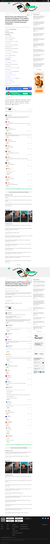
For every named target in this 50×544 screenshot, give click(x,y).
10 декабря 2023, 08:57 (10, 146)
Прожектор (13, 528)
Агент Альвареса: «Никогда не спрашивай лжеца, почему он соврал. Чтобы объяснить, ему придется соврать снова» (18, 485)
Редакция (2, 526)
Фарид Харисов (10, 312)
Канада (14, 74)
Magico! (9, 427)
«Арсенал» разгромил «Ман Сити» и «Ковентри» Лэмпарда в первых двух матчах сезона (39, 308)
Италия (15, 60)
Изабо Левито (7, 43)
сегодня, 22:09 (9, 436)
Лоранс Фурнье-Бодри (8, 67)
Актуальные (13, 109)
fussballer (9, 410)
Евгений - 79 (9, 381)
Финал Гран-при (7, 29)
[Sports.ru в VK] (45, 518)
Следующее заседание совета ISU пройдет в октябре (12, 232)
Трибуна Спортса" (14, 524)
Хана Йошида (7, 57)
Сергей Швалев (10, 421)
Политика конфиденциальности (24, 526)
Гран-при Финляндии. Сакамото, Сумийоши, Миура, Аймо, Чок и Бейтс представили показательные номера (18, 197)
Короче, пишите (9, 115)
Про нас (2, 524)
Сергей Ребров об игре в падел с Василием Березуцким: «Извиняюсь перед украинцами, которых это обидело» (39, 327)
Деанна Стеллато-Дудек (8, 71)
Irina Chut (9, 139)
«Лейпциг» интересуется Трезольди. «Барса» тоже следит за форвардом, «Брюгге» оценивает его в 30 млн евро (18, 481)
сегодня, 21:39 (9, 422)
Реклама (8, 526)
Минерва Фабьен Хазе (8, 78)
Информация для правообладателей (24, 528)
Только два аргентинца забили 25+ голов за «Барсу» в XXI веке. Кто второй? (39, 318)
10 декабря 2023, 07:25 (10, 163)
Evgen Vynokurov (10, 333)
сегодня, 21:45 (9, 346)
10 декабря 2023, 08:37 (10, 140)
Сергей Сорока (10, 339)
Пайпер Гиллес (7, 74)
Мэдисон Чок (7, 81)
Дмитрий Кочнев (10, 345)
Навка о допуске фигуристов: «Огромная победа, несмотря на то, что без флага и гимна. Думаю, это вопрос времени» (18, 261)
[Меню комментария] (31, 121)
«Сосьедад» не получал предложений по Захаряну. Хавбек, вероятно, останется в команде (17, 456)
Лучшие (10, 109)
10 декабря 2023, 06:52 (10, 157)
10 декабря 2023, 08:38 (10, 183)
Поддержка (8, 528)
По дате (6, 109)
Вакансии (8, 524)
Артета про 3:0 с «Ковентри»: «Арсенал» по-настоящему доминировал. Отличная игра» (39, 285)
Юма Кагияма (7, 53)
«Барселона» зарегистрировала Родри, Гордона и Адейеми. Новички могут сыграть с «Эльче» (39, 322)
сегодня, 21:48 (9, 428)
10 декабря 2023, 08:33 (10, 177)
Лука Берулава (13, 41)
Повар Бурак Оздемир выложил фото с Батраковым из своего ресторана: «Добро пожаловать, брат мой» (18, 477)
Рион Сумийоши (7, 36)
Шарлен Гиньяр (7, 60)
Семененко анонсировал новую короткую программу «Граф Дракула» (38, 55)
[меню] (6, 1)
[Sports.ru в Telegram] (43, 518)
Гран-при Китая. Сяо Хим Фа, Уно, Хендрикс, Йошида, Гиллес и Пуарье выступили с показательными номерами (18, 200)
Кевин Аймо (6, 62)
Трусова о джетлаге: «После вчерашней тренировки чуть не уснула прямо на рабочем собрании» (18, 225)
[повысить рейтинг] (28, 125)
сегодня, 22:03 (9, 376)
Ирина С (9, 121)
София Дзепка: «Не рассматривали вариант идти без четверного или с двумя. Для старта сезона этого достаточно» (39, 34)
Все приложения (27, 518)
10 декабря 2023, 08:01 (10, 122)
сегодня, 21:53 (9, 402)
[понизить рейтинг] (31, 125)
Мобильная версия (44, 524)
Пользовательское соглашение (24, 524)
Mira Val (9, 127)
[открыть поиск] (43, 1)
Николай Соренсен (14, 67)
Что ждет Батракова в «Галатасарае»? (38, 359)
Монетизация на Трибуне (15, 526)
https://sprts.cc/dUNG (24, 117)
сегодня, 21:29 (9, 313)
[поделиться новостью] (31, 15)
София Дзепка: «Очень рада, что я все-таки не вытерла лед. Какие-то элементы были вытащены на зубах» (39, 39)
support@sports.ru (14, 537)
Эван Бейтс (10, 81)
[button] (31, 121)
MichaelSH (9, 375)
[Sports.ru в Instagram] (48, 518)
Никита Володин (14, 78)
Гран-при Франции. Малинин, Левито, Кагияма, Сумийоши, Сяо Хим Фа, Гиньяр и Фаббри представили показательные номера (18, 204)
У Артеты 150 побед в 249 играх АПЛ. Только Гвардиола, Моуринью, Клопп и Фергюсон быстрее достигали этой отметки (39, 290)
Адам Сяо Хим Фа (7, 39)
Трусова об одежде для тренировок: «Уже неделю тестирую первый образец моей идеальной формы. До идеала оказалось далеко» (18, 248)
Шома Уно (6, 76)
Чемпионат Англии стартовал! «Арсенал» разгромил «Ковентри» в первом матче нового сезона (38, 313)
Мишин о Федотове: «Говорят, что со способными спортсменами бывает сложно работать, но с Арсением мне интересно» (39, 50)
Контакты (2, 528)
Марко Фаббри (12, 60)
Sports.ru (9, 97)
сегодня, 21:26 (9, 334)
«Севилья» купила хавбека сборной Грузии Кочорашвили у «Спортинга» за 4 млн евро (16, 512)
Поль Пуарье (11, 74)
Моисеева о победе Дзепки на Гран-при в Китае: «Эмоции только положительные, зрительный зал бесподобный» (38, 59)
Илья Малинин (7, 83)
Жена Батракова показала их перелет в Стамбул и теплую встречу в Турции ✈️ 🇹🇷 (38, 281)
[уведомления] (45, 1)
